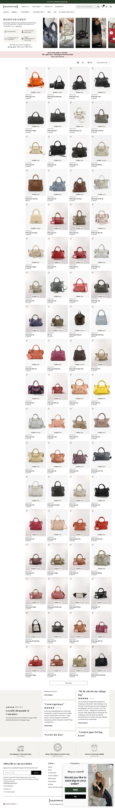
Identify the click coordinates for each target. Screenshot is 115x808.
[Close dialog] (111, 766)
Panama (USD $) (11, 804)
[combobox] (88, 7)
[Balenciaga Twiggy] (36, 114)
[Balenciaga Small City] (101, 114)
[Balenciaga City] (57, 148)
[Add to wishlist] (27, 68)
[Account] (107, 7)
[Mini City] (57, 318)
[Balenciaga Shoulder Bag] (57, 80)
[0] (103, 7)
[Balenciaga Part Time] (101, 454)
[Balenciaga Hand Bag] (36, 182)
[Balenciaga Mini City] (101, 216)
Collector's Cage (60, 804)
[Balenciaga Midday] (101, 148)
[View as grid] (78, 63)
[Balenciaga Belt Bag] (79, 590)
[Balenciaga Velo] (57, 182)
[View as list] (83, 63)
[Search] (98, 7)
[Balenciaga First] (36, 148)
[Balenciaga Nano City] (79, 114)
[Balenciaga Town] (36, 80)
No (75, 796)
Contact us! (27, 44)
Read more (19, 26)
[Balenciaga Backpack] (79, 318)
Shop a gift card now (57, 56)
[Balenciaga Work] (57, 114)
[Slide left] (46, 32)
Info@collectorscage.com (10, 783)
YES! (75, 789)
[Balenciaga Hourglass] (36, 216)
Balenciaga (29, 94)
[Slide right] (111, 32)
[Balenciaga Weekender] (57, 352)
